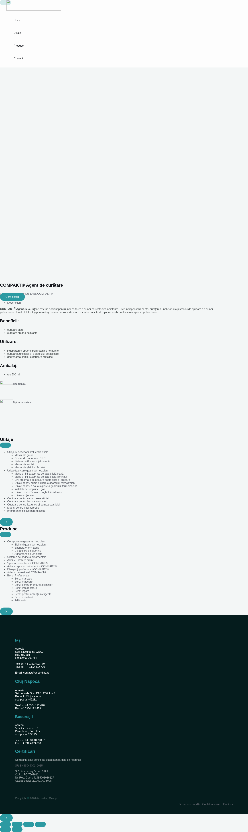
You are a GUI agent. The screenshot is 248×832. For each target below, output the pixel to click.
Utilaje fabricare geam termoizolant (27, 470)
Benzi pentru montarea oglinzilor (33, 584)
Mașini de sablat (24, 464)
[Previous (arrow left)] (5, 829)
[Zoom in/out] (40, 824)
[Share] (17, 824)
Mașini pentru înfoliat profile (23, 507)
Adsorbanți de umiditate (28, 553)
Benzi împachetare (26, 587)
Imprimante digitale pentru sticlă (26, 510)
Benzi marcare (23, 578)
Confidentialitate (211, 804)
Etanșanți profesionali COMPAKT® (28, 569)
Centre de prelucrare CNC (30, 458)
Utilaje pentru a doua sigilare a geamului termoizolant (46, 485)
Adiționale (20, 600)
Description (14, 302)
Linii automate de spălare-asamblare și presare (42, 479)
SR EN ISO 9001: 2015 (29, 765)
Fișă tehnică (19, 384)
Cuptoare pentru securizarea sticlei (27, 498)
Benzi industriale (24, 597)
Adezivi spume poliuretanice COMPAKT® (32, 566)
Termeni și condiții (190, 804)
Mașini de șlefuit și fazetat (30, 467)
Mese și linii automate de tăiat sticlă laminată (41, 476)
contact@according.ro (36, 672)
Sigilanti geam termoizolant (30, 544)
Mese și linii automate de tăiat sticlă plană (39, 473)
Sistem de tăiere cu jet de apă (32, 461)
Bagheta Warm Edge (27, 547)
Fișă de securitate (22, 402)
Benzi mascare (23, 581)
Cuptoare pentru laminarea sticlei (26, 501)
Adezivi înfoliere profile (20, 560)
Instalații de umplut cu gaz (30, 489)
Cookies (228, 804)
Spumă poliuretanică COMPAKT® (32, 293)
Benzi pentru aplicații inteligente (33, 594)
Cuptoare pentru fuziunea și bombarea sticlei (33, 504)
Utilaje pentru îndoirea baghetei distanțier (38, 492)
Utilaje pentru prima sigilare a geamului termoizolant (45, 482)
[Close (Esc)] (5, 824)
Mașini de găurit (24, 455)
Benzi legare (22, 590)
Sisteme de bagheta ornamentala (26, 556)
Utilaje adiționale (24, 495)
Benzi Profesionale (18, 575)
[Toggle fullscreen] (28, 824)
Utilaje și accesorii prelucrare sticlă (27, 451)
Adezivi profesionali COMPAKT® (26, 572)
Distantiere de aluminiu (28, 550)
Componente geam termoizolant (26, 541)
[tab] (116, 302)
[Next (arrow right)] (17, 829)
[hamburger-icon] (5, 445)
